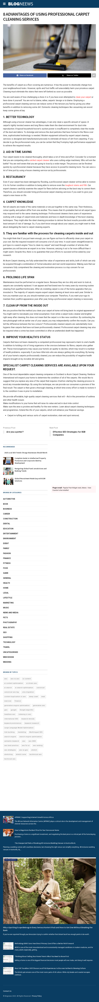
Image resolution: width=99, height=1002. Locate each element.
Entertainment (10, 534)
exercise (7, 701)
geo (5, 710)
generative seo (39, 705)
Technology (9, 642)
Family (6, 548)
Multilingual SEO (36, 732)
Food (5, 568)
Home (5, 588)
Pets (5, 617)
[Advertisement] (73, 462)
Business (7, 509)
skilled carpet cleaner (39, 160)
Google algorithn (26, 710)
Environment (9, 538)
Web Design (8, 657)
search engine (10, 737)
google (13, 710)
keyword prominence (12, 723)
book (5, 504)
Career (6, 514)
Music (6, 608)
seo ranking (38, 745)
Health (6, 583)
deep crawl (33, 696)
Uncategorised (10, 652)
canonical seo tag (11, 692)
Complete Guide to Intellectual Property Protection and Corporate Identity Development (30, 460)
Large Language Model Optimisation (19, 728)
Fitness (7, 563)
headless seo (9, 714)
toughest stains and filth (76, 185)
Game (5, 573)
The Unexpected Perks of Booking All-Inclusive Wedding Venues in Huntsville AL (45, 843)
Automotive (9, 499)
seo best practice (11, 745)
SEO (5, 632)
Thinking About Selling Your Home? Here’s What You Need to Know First (42, 956)
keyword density (28, 719)
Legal (6, 593)
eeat (43, 696)
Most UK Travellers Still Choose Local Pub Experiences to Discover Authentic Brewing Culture (50, 968)
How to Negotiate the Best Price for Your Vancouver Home (37, 830)
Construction (10, 519)
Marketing (8, 603)
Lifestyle (7, 598)
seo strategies (10, 750)
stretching (8, 754)
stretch (34, 750)
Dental (6, 524)
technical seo (9, 759)
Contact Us (7, 991)
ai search (8, 688)
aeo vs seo (15, 679)
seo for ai (26, 745)
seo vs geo (23, 750)
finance (18, 701)
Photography (10, 622)
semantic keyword (11, 741)
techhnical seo (36, 754)
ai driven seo (31, 683)
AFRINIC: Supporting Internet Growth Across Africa (34, 817)
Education (8, 529)
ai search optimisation (24, 688)
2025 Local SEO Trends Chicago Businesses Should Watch (25, 453)
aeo (5, 679)
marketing (22, 732)
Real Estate (9, 627)
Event (6, 543)
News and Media (10, 613)
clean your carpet (83, 97)
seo (23, 741)
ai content (27, 679)
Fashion (7, 553)
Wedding (7, 662)
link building (9, 732)
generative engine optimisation (17, 705)
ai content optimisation (13, 683)
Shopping (8, 637)
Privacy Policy (37, 996)
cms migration (28, 692)
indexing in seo (25, 714)
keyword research (32, 723)
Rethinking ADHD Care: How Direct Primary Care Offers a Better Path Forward (44, 943)
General (7, 578)
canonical (41, 688)
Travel (6, 647)
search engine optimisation (30, 737)
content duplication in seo (15, 696)
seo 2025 (32, 741)
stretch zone (21, 754)
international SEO (11, 719)
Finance (7, 558)
